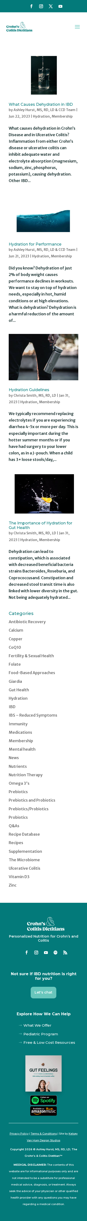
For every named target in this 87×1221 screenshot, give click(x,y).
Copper (15, 638)
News (14, 757)
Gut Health (19, 689)
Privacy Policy (19, 1133)
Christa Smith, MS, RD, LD (35, 395)
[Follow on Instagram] (41, 6)
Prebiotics (18, 791)
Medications (20, 732)
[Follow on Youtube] (60, 6)
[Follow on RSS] (65, 952)
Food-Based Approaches (32, 672)
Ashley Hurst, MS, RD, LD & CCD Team (44, 110)
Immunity (18, 723)
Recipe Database (24, 834)
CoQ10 (15, 647)
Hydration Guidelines (29, 390)
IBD (12, 706)
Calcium (16, 630)
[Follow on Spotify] (55, 952)
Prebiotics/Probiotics (29, 808)
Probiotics (18, 817)
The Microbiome (24, 859)
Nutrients (18, 766)
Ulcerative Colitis (24, 868)
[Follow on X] (51, 6)
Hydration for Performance (35, 244)
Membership (62, 116)
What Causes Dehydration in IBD (41, 104)
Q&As (14, 825)
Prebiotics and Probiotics (32, 800)
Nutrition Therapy (26, 774)
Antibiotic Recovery (27, 621)
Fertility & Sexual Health (31, 655)
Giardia (15, 681)
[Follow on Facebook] (31, 6)
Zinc (12, 885)
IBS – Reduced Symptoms (33, 715)
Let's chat (43, 992)
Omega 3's (19, 783)
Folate (15, 664)
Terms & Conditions (44, 1133)
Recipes (16, 842)
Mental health (22, 749)
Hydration (41, 116)
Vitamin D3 (19, 876)
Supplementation (25, 851)
